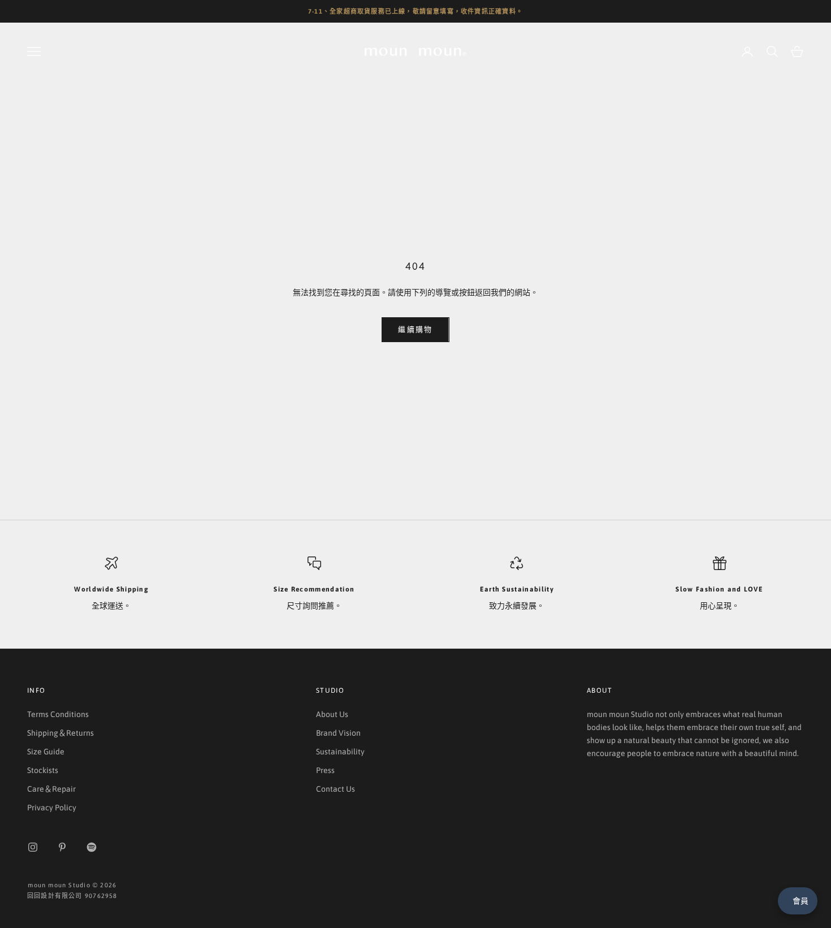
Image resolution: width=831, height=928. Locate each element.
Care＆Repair (51, 788)
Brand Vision (338, 732)
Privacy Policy (51, 807)
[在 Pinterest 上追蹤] (62, 847)
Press (325, 770)
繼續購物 (415, 329)
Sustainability (340, 751)
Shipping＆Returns (60, 732)
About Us (332, 714)
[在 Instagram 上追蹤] (32, 847)
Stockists (42, 770)
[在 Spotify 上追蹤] (91, 847)
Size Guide (45, 751)
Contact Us (335, 788)
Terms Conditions (58, 714)
